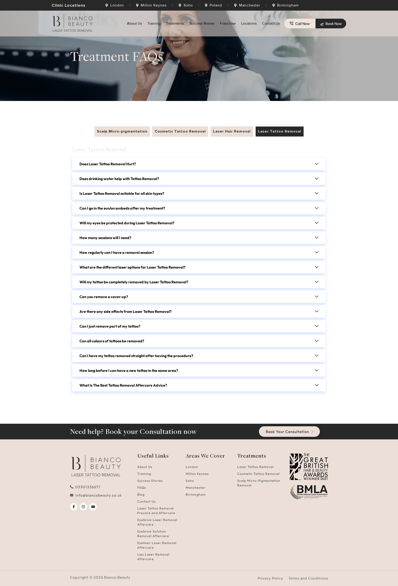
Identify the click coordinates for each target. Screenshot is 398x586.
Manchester (195, 487)
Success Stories (201, 23)
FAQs (141, 487)
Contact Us (271, 23)
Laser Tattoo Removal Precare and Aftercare (156, 510)
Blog (141, 494)
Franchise (228, 23)
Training (153, 23)
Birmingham (196, 494)
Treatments (175, 23)
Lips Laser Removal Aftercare (153, 556)
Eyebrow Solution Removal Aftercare (153, 533)
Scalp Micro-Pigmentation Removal (258, 483)
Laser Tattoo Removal (255, 467)
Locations (249, 23)
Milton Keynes (197, 474)
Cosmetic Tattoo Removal (258, 474)
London (192, 467)
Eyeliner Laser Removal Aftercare (156, 545)
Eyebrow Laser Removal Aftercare (157, 522)
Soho (190, 481)
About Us (134, 23)
